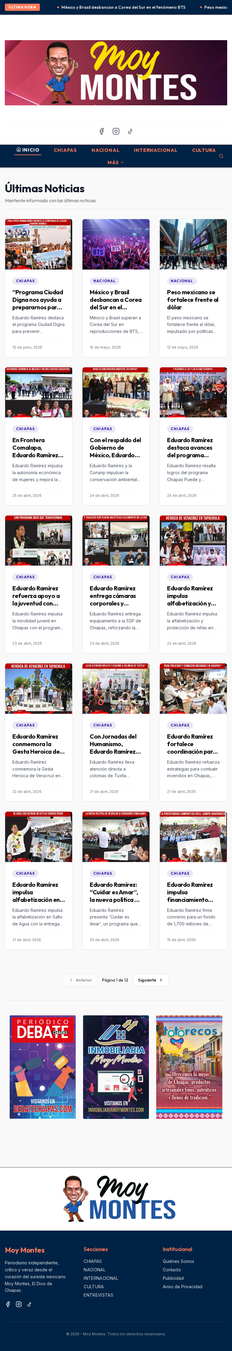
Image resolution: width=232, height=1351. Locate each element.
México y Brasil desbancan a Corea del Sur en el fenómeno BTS (86, 7)
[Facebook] (101, 131)
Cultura (204, 150)
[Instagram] (116, 131)
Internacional (155, 150)
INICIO (31, 150)
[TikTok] (130, 131)
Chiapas (65, 150)
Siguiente (147, 980)
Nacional (105, 150)
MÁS (113, 162)
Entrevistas (98, 1295)
